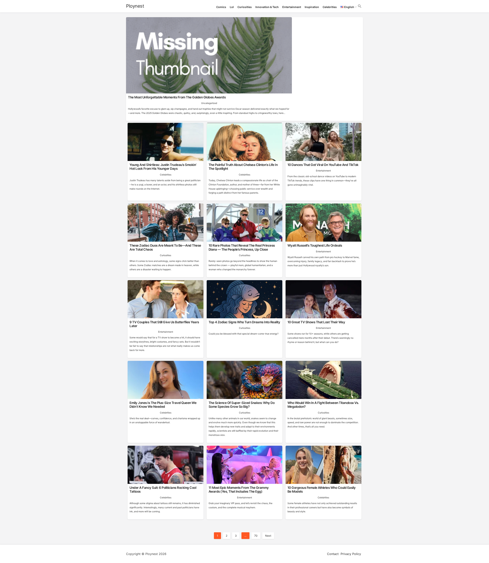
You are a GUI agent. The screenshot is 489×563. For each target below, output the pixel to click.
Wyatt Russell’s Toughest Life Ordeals (314, 245)
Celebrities (330, 7)
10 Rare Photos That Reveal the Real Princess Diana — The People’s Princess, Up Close (242, 247)
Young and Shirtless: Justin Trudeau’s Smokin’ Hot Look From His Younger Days (163, 167)
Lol (232, 7)
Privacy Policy (351, 554)
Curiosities (244, 7)
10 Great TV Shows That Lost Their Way (316, 322)
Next (268, 535)
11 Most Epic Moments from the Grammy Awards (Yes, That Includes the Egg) (239, 489)
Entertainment (291, 7)
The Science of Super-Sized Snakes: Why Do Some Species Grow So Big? (242, 405)
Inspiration (312, 7)
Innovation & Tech (267, 7)
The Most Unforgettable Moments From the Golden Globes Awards (177, 97)
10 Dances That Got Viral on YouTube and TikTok (323, 165)
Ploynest (135, 6)
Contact (333, 554)
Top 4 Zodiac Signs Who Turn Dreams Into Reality (244, 322)
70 (255, 535)
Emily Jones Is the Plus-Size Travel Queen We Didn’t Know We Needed (163, 405)
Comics (221, 7)
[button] (359, 6)
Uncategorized (209, 103)
